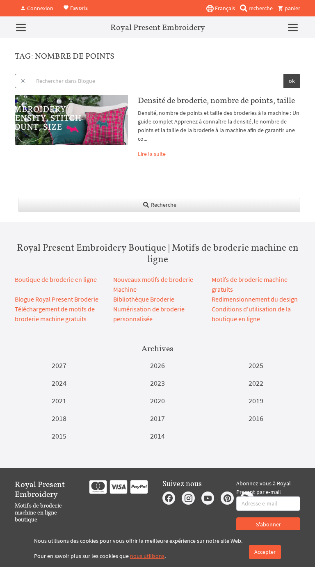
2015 (59, 436)
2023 (157, 383)
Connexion (39, 8)
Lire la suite (152, 154)
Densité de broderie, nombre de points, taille (216, 100)
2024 (59, 383)
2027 (59, 365)
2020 (157, 400)
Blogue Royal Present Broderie (56, 299)
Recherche (163, 204)
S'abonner (268, 524)
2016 (256, 418)
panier (291, 8)
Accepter (265, 552)
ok (292, 81)
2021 (59, 400)
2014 (157, 436)
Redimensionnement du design (255, 299)
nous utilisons (147, 556)
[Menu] (21, 27)
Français (224, 8)
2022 (256, 383)
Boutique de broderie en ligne (56, 279)
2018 (59, 418)
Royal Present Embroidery (157, 27)
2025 (256, 365)
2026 (157, 365)
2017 (157, 418)
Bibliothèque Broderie (143, 299)
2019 (256, 400)
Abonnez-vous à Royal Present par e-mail (263, 488)
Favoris (78, 7)
